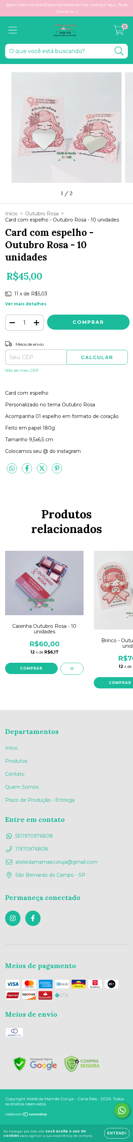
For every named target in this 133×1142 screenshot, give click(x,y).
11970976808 (31, 849)
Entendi (117, 1133)
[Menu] (12, 30)
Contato (15, 774)
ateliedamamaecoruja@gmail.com (56, 862)
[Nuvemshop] (26, 1115)
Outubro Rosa (42, 214)
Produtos (16, 761)
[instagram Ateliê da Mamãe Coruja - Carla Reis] (12, 918)
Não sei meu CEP (22, 370)
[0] (118, 32)
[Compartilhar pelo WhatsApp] (12, 468)
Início (11, 214)
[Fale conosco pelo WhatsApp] (122, 1110)
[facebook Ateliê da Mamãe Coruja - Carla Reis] (33, 918)
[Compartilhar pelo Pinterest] (57, 471)
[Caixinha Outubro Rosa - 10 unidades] (72, 669)
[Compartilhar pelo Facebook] (27, 471)
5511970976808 (34, 836)
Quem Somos (22, 787)
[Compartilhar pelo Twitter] (42, 471)
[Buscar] (119, 51)
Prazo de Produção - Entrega (40, 800)
